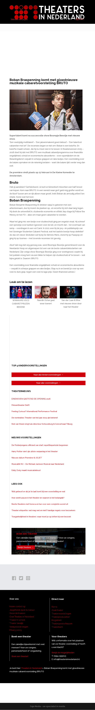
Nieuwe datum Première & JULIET (27, 458)
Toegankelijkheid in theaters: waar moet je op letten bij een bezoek (41, 517)
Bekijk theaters (24, 547)
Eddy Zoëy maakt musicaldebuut (26, 470)
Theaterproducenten (61, 617)
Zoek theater (57, 610)
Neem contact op (17, 606)
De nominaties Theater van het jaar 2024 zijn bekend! (35, 418)
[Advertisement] (47, 50)
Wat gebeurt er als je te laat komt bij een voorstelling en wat (38, 491)
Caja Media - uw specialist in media (47, 706)
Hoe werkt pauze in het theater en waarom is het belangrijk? (38, 498)
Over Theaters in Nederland (22, 616)
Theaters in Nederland (31, 668)
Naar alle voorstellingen (47, 383)
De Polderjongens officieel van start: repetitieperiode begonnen (40, 445)
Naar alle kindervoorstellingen (47, 375)
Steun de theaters (17, 613)
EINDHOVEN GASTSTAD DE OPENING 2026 (31, 399)
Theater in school (17, 620)
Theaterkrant (57, 627)
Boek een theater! (20, 656)
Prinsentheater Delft (21, 405)
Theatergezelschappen (62, 623)
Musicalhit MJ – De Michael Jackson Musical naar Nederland (38, 464)
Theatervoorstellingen (61, 613)
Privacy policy (16, 630)
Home (54, 607)
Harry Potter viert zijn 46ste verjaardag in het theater (35, 451)
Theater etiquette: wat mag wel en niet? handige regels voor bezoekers (43, 510)
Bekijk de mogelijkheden (63, 652)
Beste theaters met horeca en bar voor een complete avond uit (40, 504)
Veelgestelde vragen (19, 627)
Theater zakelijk (16, 623)
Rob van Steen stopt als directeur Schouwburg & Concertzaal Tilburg (42, 424)
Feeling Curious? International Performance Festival (34, 411)
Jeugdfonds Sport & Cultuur (22, 610)
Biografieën (57, 620)
